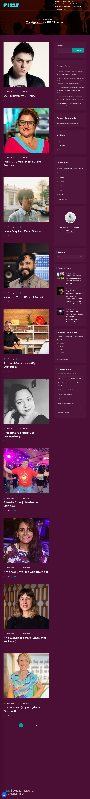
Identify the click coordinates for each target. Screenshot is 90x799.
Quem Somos (68, 1)
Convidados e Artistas (62, 6)
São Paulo (76, 408)
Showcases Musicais (64, 408)
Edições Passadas (76, 4)
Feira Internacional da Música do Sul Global (68, 384)
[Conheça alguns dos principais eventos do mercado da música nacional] (60, 275)
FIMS (60, 172)
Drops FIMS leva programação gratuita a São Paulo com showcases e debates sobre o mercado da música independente (70, 81)
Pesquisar (59, 45)
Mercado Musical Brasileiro (65, 394)
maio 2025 (62, 145)
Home (57, 1)
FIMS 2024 (62, 186)
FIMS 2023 (62, 181)
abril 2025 (62, 150)
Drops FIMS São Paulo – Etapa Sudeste (71, 168)
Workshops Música (63, 412)
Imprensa (77, 6)
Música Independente (64, 399)
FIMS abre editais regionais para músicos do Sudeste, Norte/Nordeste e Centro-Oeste (70, 90)
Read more (8, 100)
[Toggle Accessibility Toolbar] (4, 794)
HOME (61, 195)
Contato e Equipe (61, 9)
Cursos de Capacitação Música (67, 373)
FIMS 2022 (62, 177)
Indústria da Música (70, 390)
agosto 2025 (62, 141)
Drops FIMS (61, 378)
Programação (60, 4)
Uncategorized (63, 199)
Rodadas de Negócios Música (66, 403)
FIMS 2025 (62, 190)
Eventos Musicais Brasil (74, 378)
